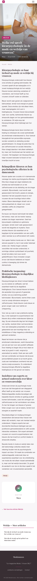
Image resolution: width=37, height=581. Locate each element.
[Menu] (33, 1)
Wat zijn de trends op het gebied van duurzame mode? (16, 539)
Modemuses (18, 557)
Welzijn (6, 37)
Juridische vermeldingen (14, 570)
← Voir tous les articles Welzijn (12, 509)
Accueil (4, 64)
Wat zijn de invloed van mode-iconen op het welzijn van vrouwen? (17, 533)
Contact (27, 570)
